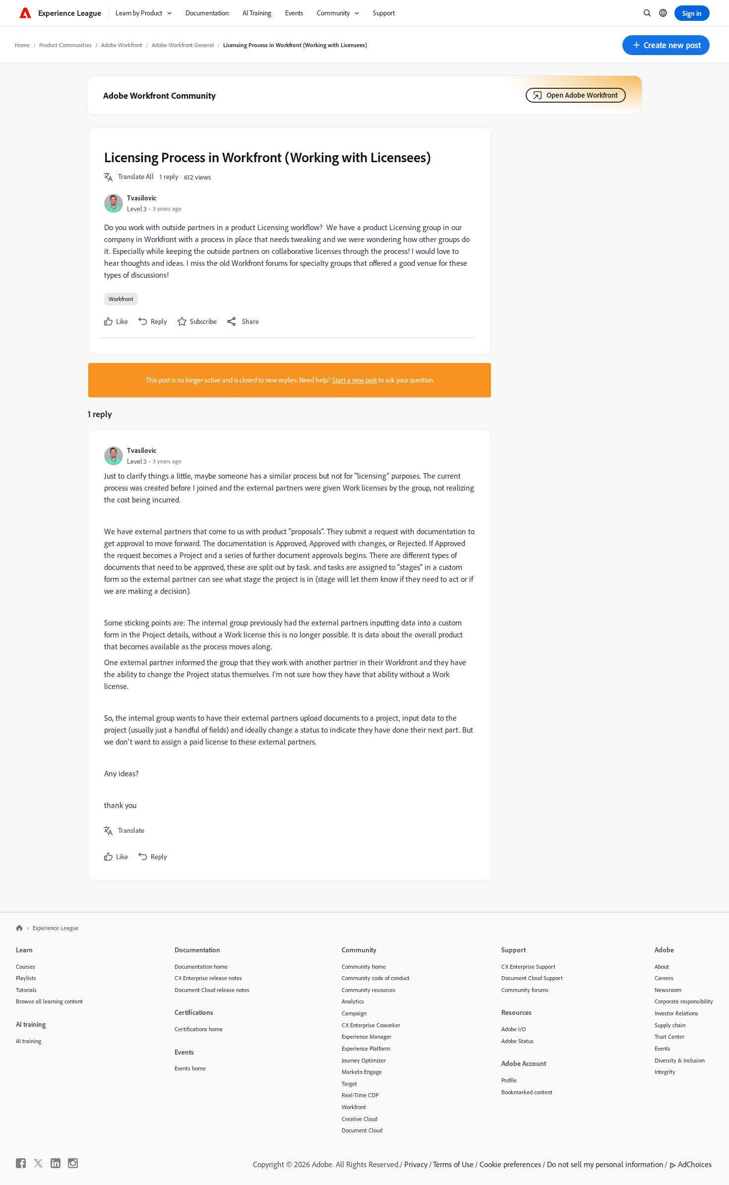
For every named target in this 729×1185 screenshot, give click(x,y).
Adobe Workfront (121, 45)
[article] (287, 655)
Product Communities (65, 45)
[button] (666, 45)
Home (22, 45)
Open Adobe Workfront (582, 95)
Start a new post (354, 379)
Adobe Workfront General (183, 45)
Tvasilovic (141, 197)
